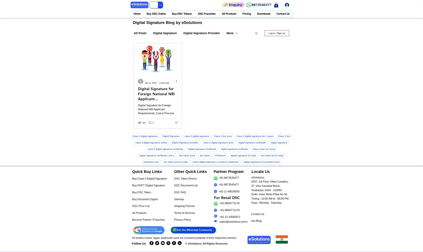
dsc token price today (272, 155)
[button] (256, 33)
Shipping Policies (184, 206)
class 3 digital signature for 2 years (255, 136)
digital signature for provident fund (261, 162)
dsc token (205, 155)
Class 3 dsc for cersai (264, 149)
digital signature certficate (234, 149)
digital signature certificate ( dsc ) (157, 155)
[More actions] (177, 82)
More (230, 33)
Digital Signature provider (185, 142)
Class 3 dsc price (223, 136)
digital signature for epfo (243, 155)
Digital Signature (165, 33)
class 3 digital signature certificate (165, 149)
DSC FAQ (180, 192)
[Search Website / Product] (160, 5)
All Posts (140, 33)
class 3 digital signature (197, 136)
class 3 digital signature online (151, 142)
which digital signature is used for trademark (216, 162)
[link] (276, 4)
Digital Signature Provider (201, 33)
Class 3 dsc (284, 136)
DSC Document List (185, 185)
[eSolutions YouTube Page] (163, 243)
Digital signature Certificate (202, 149)
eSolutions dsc (151, 162)
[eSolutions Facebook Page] (152, 243)
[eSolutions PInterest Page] (168, 243)
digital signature (279, 142)
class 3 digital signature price (218, 142)
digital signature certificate (252, 142)
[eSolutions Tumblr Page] (174, 243)
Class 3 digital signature (145, 136)
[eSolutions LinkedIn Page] (180, 243)
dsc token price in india (176, 162)
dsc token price (187, 155)
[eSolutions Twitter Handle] (157, 243)
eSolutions (220, 155)
